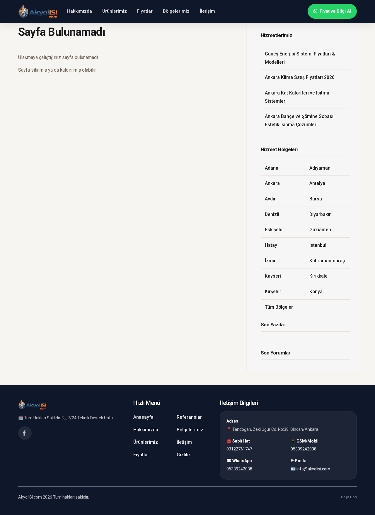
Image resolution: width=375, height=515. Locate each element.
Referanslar (189, 417)
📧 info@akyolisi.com (310, 469)
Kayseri (273, 276)
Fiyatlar (145, 11)
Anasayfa (143, 417)
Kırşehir (273, 291)
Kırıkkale (318, 276)
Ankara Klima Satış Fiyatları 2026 (300, 77)
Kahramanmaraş (327, 261)
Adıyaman (319, 168)
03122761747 (239, 449)
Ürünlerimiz (114, 11)
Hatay (271, 245)
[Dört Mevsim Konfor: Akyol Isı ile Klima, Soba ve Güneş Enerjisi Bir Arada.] (38, 11)
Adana (271, 168)
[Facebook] (25, 433)
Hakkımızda (79, 11)
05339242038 (303, 449)
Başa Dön (349, 497)
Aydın (271, 199)
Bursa (315, 199)
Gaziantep (320, 229)
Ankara (272, 183)
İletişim (207, 11)
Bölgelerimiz (176, 11)
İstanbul (317, 245)
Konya (316, 291)
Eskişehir (274, 229)
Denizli (272, 214)
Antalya (317, 183)
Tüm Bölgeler (279, 307)
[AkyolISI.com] (32, 404)
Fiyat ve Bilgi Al (335, 11)
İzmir (270, 261)
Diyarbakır (320, 214)
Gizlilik (184, 454)
